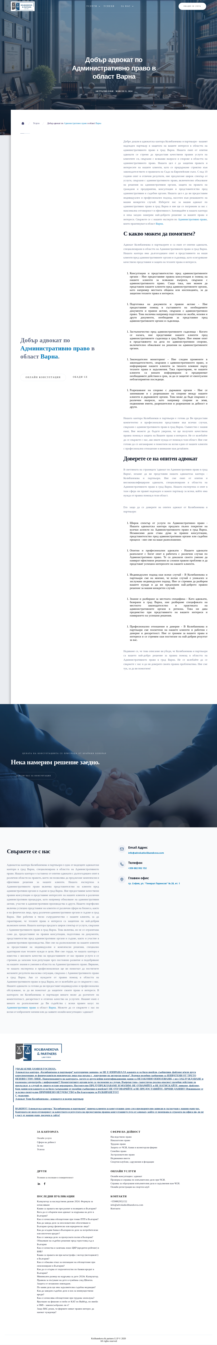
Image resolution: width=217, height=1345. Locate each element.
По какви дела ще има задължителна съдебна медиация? (66, 1287)
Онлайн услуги (44, 1138)
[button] (91, 6)
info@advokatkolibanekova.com (146, 852)
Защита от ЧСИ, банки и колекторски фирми (134, 1147)
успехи (109, 6)
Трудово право (118, 1144)
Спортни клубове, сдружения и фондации (132, 1162)
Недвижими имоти (120, 1158)
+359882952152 (119, 1201)
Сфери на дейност (46, 1142)
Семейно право (118, 1151)
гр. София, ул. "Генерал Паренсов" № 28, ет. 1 (154, 883)
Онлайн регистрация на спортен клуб (130, 1187)
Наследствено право (121, 1137)
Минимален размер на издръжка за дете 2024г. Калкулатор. (68, 1276)
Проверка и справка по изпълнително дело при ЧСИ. (138, 1179)
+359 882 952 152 (137, 868)
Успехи (40, 1149)
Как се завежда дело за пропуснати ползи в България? (65, 1237)
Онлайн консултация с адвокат (126, 1176)
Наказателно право (120, 1140)
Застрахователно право (123, 1154)
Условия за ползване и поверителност (55, 1177)
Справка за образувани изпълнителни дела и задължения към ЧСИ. (145, 1183)
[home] (23, 6)
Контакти (115, 1208)
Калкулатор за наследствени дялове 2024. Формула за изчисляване (65, 1203)
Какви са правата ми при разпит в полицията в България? (67, 1208)
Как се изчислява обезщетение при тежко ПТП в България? (67, 1219)
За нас (40, 1145)
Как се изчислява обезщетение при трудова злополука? (65, 1298)
